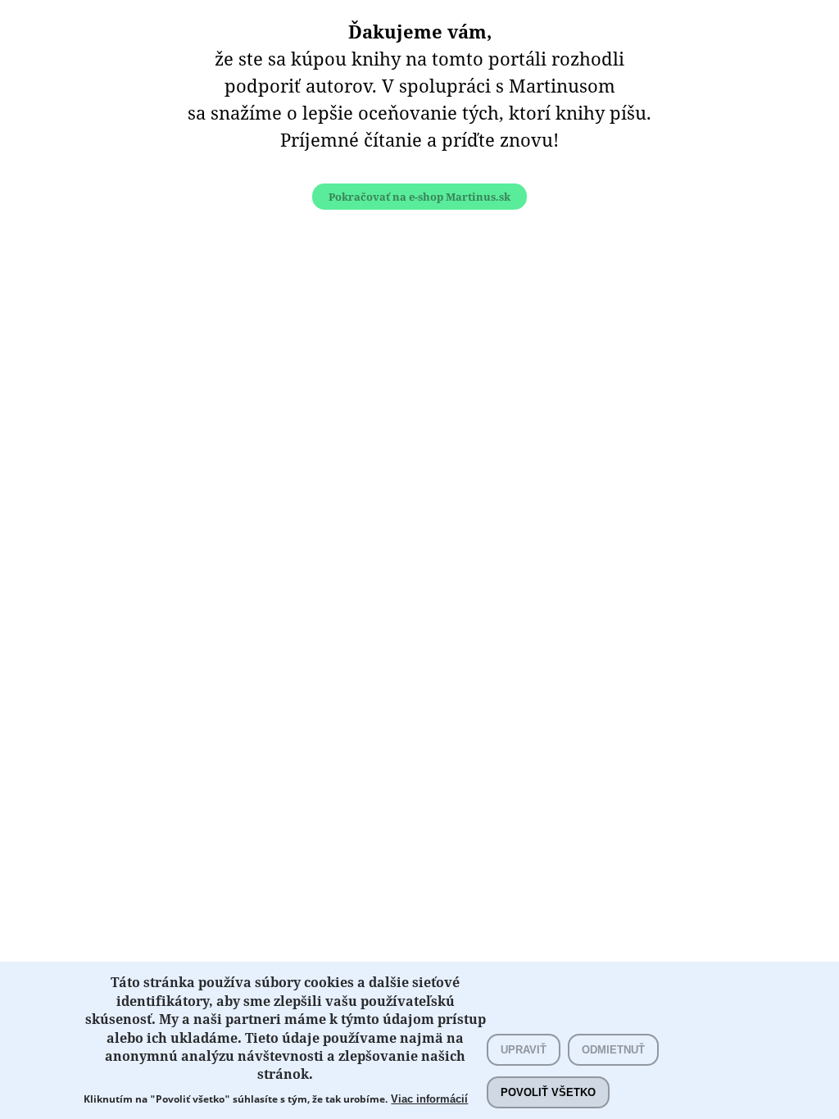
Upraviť (523, 1050)
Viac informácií (429, 1099)
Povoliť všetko (548, 1092)
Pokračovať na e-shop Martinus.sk (419, 196)
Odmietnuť (613, 1050)
